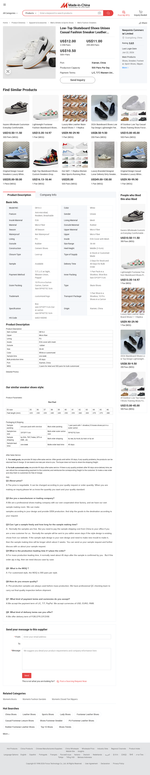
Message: (16, 650)
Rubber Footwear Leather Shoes (20, 726)
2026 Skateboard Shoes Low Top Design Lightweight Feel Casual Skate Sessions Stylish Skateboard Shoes (133, 357)
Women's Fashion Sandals (34, 699)
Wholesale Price (88, 748)
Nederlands (97, 754)
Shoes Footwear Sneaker (51, 720)
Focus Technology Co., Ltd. (56, 763)
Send (26, 675)
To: (19, 643)
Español (32, 754)
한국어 (115, 754)
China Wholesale (72, 748)
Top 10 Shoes (47, 726)
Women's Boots (10, 699)
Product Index (134, 748)
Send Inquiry (77, 80)
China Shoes (11, 714)
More (124, 67)
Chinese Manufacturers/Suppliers (49, 748)
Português (43, 754)
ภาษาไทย (139, 754)
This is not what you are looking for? (38, 681)
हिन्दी (131, 754)
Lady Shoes (65, 714)
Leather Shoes (29, 714)
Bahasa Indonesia (85, 757)
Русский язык (65, 754)
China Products (27, 748)
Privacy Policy (118, 763)
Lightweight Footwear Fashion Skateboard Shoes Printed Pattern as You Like (132, 273)
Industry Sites (102, 748)
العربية (107, 754)
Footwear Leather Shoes (88, 714)
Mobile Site (70, 751)
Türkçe (60, 757)
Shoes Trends (65, 726)
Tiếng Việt (70, 757)
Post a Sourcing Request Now (72, 681)
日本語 (124, 754)
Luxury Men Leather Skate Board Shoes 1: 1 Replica (132, 315)
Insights (81, 751)
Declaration (105, 763)
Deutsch (86, 754)
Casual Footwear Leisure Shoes (19, 720)
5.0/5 (131, 43)
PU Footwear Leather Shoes (81, 720)
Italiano (77, 754)
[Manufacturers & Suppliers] (75, 5)
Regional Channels (118, 748)
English (23, 754)
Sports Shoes (48, 714)
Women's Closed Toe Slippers (65, 699)
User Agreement (91, 763)
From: (17, 636)
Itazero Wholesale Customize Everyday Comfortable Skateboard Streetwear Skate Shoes (133, 232)
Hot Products (12, 748)
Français (53, 754)
